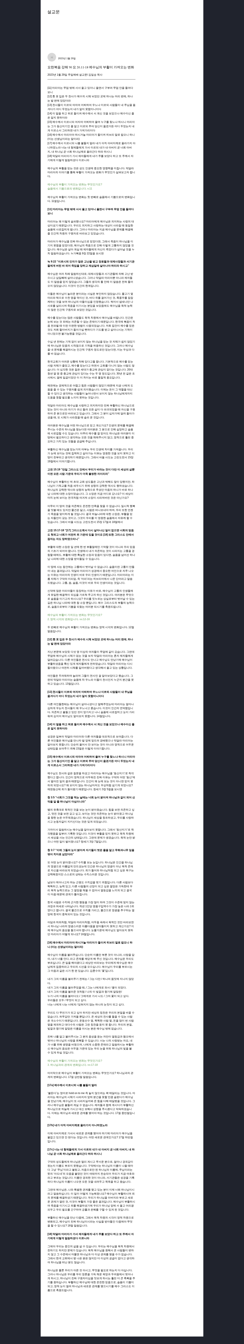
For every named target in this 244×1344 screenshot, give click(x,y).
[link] (54, 26)
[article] (91, 689)
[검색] (167, 14)
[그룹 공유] (195, 14)
